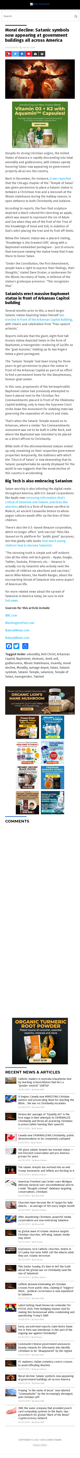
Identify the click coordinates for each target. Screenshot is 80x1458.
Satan (54, 667)
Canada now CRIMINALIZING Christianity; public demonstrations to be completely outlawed (46, 1137)
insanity (56, 663)
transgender (23, 676)
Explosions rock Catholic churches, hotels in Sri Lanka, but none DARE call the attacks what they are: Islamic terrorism (46, 1252)
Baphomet (23, 658)
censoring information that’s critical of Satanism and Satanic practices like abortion (36, 502)
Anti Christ (48, 654)
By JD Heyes (37, 1128)
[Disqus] (40, 873)
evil (55, 658)
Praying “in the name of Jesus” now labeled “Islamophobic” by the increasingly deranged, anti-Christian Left (45, 1394)
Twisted (38, 676)
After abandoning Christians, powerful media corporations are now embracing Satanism (44, 1218)
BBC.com (11, 615)
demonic (38, 658)
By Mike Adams (39, 1277)
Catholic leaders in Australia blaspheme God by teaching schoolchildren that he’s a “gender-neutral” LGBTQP (44, 1082)
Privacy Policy (40, 1445)
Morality (22, 667)
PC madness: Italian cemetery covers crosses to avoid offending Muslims (45, 1363)
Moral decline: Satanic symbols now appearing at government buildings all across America (46, 1378)
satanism (47, 672)
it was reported (60, 178)
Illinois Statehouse (36, 663)
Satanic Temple (28, 672)
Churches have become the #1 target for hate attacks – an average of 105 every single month (46, 1204)
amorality (33, 654)
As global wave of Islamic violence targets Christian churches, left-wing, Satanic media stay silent (44, 1235)
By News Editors (39, 1160)
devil (48, 658)
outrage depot (39, 667)
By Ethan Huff (38, 1089)
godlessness (13, 663)
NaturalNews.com (17, 630)
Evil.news (11, 600)
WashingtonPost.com (19, 623)
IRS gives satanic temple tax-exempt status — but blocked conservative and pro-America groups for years (45, 1153)
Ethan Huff (29, 47)
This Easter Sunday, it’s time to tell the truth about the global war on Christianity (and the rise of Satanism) (44, 1270)
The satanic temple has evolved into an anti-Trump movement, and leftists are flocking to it (46, 1169)
